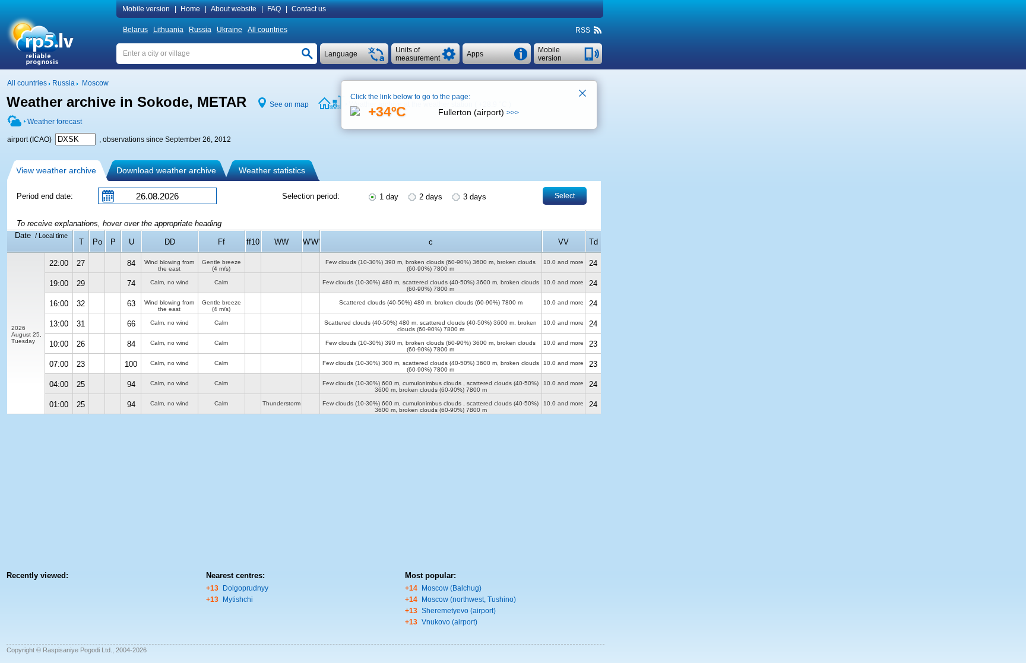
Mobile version (146, 9)
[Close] (583, 94)
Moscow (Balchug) (452, 588)
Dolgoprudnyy (245, 588)
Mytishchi (238, 599)
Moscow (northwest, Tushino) (469, 599)
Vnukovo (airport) (449, 622)
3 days (473, 196)
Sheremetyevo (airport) (459, 611)
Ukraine (229, 30)
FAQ (274, 9)
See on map (289, 104)
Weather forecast (54, 122)
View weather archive (56, 170)
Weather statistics (272, 170)
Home (190, 9)
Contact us (309, 9)
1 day (387, 196)
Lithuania (168, 30)
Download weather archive (166, 170)
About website (233, 9)
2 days (429, 196)
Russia (200, 30)
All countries (267, 30)
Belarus (135, 30)
